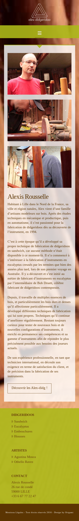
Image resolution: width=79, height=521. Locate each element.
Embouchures (23, 431)
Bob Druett (44, 283)
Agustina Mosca (25, 457)
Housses (19, 436)
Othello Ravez (23, 462)
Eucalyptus (21, 426)
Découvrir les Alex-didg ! (29, 388)
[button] (39, 33)
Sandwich (20, 421)
